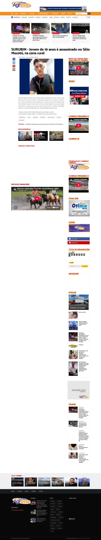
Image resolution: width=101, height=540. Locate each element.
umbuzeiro (53, 512)
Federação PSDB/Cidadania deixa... (70, 483)
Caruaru (62, 17)
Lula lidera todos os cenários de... (83, 484)
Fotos (69, 14)
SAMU (52, 515)
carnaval (60, 512)
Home (16, 14)
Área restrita (82, 312)
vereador (58, 515)
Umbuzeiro (45, 17)
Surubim (68, 17)
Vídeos (63, 14)
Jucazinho (75, 17)
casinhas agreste (33, 57)
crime (29, 117)
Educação (24, 17)
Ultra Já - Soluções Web (83, 538)
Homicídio (31, 17)
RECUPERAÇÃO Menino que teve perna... (56, 483)
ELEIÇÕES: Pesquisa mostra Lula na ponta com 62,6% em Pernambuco (44, 124)
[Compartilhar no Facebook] (14, 59)
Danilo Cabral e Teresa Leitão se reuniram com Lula (83, 323)
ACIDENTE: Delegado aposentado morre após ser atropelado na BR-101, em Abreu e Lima (40, 38)
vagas (52, 509)
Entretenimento (43, 14)
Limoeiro (58, 526)
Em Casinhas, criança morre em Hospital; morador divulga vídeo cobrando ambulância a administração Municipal (84, 366)
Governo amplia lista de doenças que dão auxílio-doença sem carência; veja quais (79, 38)
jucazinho (60, 528)
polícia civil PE (51, 117)
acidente (59, 501)
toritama (61, 517)
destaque (35, 117)
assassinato (22, 117)
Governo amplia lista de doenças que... (16, 483)
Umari (52, 531)
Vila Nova (56, 17)
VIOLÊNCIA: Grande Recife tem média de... (31, 483)
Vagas (50, 17)
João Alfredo (53, 523)
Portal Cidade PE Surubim (17, 510)
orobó (60, 523)
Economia (55, 14)
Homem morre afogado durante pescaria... (43, 483)
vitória (52, 526)
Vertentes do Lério (55, 520)
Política (32, 14)
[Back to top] (97, 536)
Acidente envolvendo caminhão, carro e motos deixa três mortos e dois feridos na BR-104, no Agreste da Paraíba (19, 39)
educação (53, 506)
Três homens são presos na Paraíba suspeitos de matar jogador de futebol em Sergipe (83, 354)
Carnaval (38, 17)
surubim (59, 117)
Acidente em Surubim (77, 308)
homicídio (42, 117)
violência (60, 506)
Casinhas (23, 14)
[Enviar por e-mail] (14, 69)
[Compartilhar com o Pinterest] (14, 66)
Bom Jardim (53, 517)
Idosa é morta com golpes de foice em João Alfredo (60, 36)
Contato (81, 344)
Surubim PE (21, 120)
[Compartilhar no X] (14, 62)
